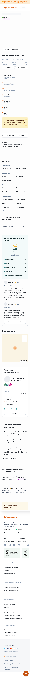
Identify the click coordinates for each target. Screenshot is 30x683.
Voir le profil (15, 413)
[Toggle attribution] (26, 361)
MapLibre (22, 360)
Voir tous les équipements (10, 210)
